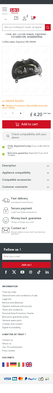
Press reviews (8, 351)
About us (6, 344)
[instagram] (31, 273)
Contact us (7, 340)
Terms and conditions (12, 310)
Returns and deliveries (12, 303)
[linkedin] (47, 273)
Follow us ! (12, 249)
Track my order (9, 292)
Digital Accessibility (11, 328)
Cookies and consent (12, 324)
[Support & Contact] (16, 18)
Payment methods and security (17, 306)
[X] (14, 273)
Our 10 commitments (12, 347)
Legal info (6, 299)
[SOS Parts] (14, 11)
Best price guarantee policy (15, 317)
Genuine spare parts (12, 320)
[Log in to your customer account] (24, 18)
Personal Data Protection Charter (18, 313)
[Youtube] (22, 273)
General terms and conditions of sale (19, 296)
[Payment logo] (26, 379)
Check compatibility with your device (28, 136)
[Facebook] (6, 273)
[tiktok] (39, 273)
